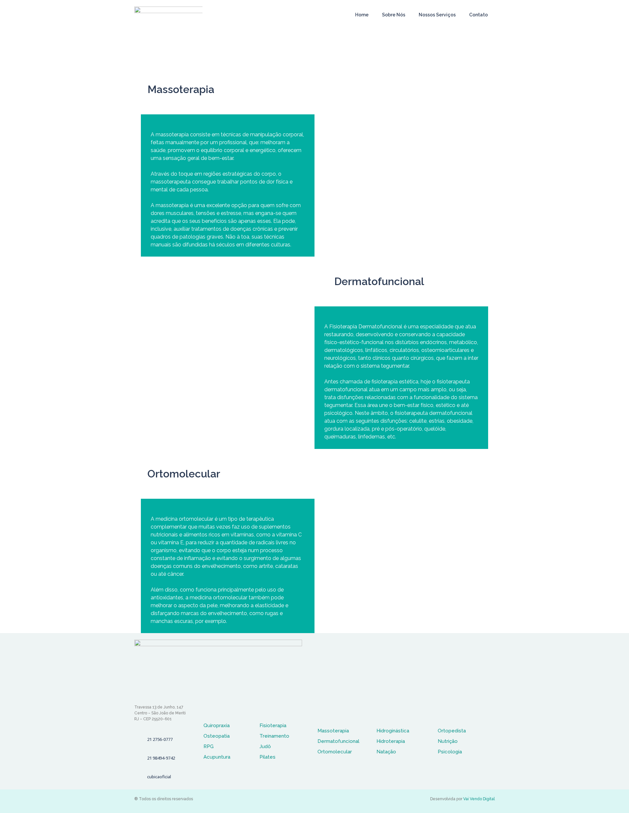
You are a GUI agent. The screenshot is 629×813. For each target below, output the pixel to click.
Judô (265, 746)
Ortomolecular (334, 752)
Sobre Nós (393, 14)
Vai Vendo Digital (479, 799)
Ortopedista (452, 731)
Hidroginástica (392, 731)
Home (362, 14)
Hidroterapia (390, 741)
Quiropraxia (216, 725)
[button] (157, 739)
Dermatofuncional (338, 741)
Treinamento (274, 736)
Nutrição (448, 741)
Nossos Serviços (437, 14)
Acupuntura (216, 757)
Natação (386, 752)
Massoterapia (333, 731)
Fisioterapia (272, 725)
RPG (208, 746)
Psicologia (450, 752)
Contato (478, 14)
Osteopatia (216, 736)
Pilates (267, 757)
